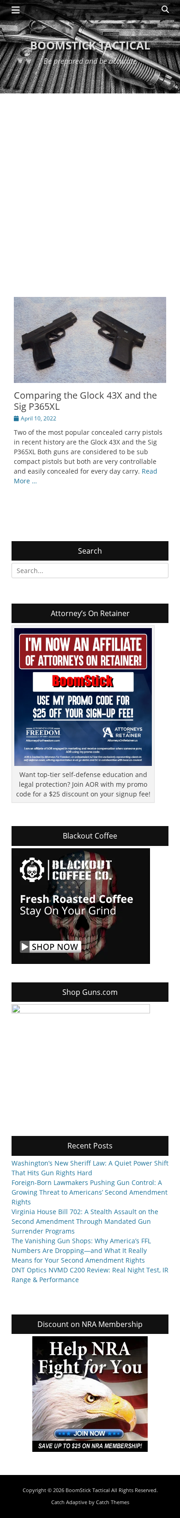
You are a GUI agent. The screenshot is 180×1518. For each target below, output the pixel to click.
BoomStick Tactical (90, 45)
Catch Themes (112, 1502)
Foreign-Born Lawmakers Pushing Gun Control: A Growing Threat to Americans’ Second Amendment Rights (90, 1192)
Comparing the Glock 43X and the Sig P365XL (85, 401)
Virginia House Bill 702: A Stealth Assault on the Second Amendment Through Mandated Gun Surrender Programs (85, 1221)
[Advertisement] (90, 188)
